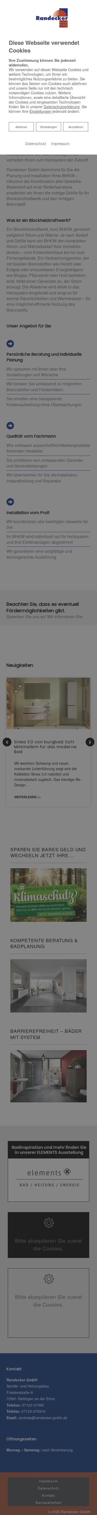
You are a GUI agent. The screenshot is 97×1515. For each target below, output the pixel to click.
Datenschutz (35, 143)
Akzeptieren (75, 127)
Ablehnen (21, 126)
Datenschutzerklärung (62, 106)
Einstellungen (48, 127)
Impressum (60, 143)
